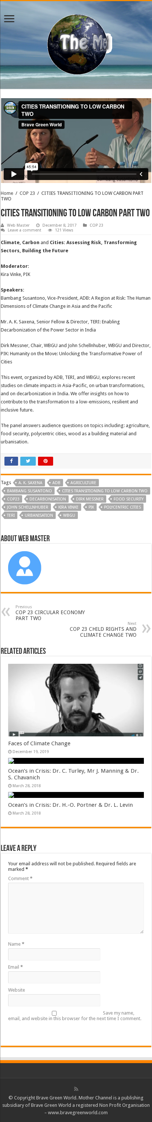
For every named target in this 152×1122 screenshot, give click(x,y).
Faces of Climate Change (39, 743)
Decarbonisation (48, 499)
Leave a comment (24, 230)
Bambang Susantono (29, 491)
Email (15, 967)
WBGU (69, 515)
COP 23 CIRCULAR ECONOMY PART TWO (50, 613)
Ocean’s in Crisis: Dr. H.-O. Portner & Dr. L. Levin (70, 805)
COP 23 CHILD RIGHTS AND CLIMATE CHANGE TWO (103, 629)
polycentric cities (122, 507)
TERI (11, 515)
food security (129, 499)
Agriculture (83, 482)
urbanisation (39, 515)
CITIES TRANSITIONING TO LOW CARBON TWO (105, 491)
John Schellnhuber (27, 507)
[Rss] (76, 1089)
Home (7, 193)
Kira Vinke (68, 507)
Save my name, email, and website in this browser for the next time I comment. (74, 1015)
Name (16, 944)
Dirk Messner (90, 499)
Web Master (18, 225)
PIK (91, 507)
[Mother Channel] (76, 44)
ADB (56, 482)
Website (16, 990)
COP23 (13, 499)
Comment (20, 878)
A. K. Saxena (30, 482)
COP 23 (27, 193)
